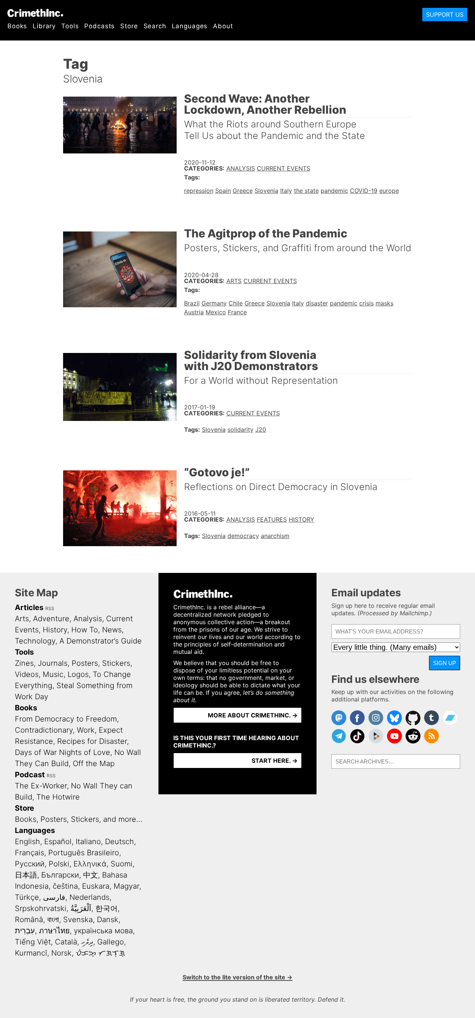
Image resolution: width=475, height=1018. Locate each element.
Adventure (51, 618)
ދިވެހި (87, 941)
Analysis (240, 168)
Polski (59, 863)
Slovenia (266, 190)
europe (389, 190)
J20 (260, 429)
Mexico (216, 312)
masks (384, 303)
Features (272, 519)
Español (58, 841)
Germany (214, 303)
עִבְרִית (25, 930)
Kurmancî (31, 953)
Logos (78, 674)
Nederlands (89, 897)
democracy (243, 535)
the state (306, 190)
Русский (30, 863)
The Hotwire (58, 796)
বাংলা (53, 919)
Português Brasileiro (83, 852)
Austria (194, 312)
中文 (90, 875)
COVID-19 (363, 190)
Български (60, 875)
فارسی (54, 897)
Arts (234, 281)
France (237, 312)
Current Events (283, 168)
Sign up (444, 663)
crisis (366, 303)
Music (53, 674)
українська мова (103, 930)
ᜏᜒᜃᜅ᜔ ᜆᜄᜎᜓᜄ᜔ (100, 953)
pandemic (334, 190)
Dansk (107, 919)
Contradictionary (44, 730)
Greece (243, 190)
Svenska (78, 919)
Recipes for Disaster (92, 741)
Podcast (30, 774)
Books (17, 26)
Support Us (444, 14)
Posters (85, 663)
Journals (53, 663)
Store (129, 26)
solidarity (240, 429)
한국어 (106, 908)
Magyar (126, 886)
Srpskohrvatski (40, 908)
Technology (35, 640)
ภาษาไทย (54, 930)
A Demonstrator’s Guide (100, 640)
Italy (286, 190)
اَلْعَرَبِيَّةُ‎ (81, 908)
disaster (317, 303)
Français (29, 852)
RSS (49, 608)
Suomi (121, 863)
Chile (236, 303)
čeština (65, 886)
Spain (223, 190)
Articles (29, 607)
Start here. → (275, 760)
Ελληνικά (90, 863)
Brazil (192, 303)
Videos (27, 674)
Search (155, 26)
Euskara (95, 886)
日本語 (26, 875)
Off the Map (94, 763)
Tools (70, 26)
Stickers (116, 663)
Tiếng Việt (33, 941)
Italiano (88, 841)
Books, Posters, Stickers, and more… (78, 819)
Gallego (110, 941)
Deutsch (119, 841)
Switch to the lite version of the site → (237, 977)
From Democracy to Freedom (66, 718)
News (112, 629)
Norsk (61, 953)
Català (66, 941)
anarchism (275, 535)
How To (84, 629)
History (301, 519)
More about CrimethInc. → (253, 715)
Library (44, 26)
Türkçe (27, 897)
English (27, 841)
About (223, 26)
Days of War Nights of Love (62, 752)
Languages (190, 26)
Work (86, 730)
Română (29, 919)
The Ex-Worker (41, 785)
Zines (24, 663)
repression (198, 190)
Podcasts (99, 26)
